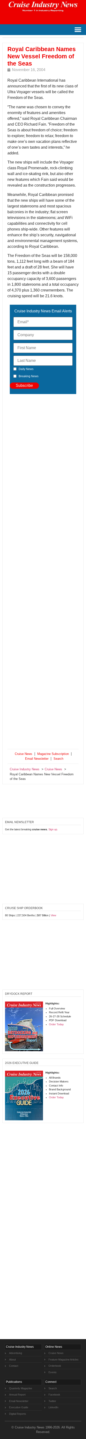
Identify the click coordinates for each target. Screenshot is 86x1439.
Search (58, 758)
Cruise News (23, 754)
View (53, 915)
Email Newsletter (36, 758)
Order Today (56, 1024)
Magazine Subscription (53, 754)
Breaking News (28, 376)
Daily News (26, 369)
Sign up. (53, 829)
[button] (77, 29)
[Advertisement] (43, 572)
